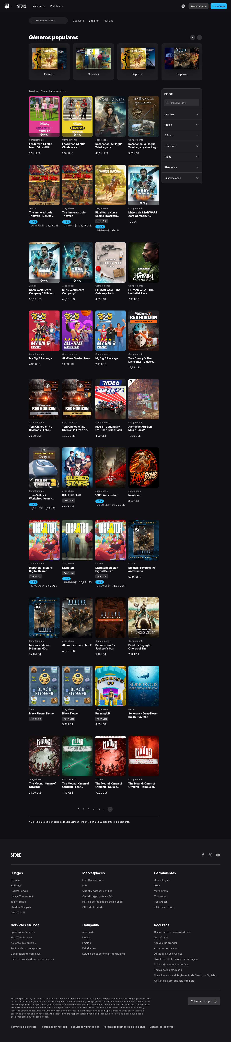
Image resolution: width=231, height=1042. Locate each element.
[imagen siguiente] (199, 37)
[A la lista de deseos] (56, 100)
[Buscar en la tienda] (32, 20)
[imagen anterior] (192, 37)
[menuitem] (78, 20)
